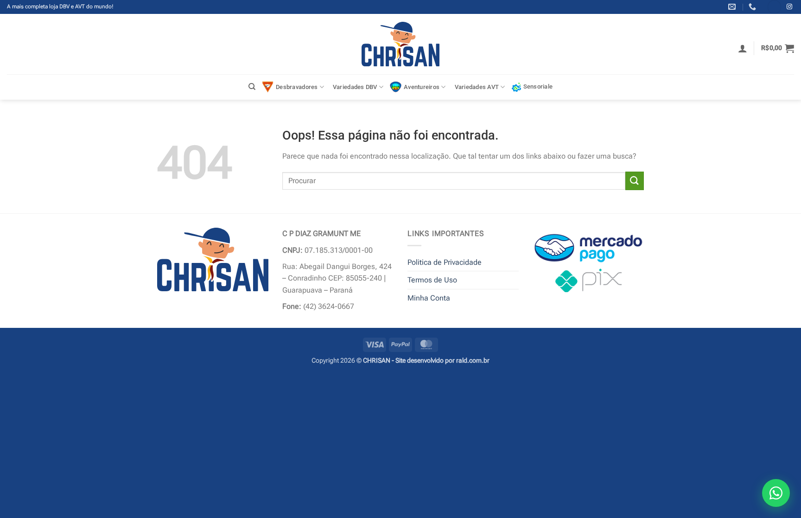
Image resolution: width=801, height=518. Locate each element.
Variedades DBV (355, 86)
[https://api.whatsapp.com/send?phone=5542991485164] (753, 6)
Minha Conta (428, 298)
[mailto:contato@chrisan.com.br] (733, 6)
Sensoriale (538, 86)
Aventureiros (421, 86)
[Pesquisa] (251, 87)
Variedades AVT (477, 86)
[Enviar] (634, 181)
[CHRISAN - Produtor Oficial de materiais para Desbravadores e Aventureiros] (401, 44)
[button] (742, 48)
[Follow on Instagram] (789, 7)
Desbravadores (297, 86)
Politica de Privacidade (444, 262)
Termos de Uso (432, 279)
